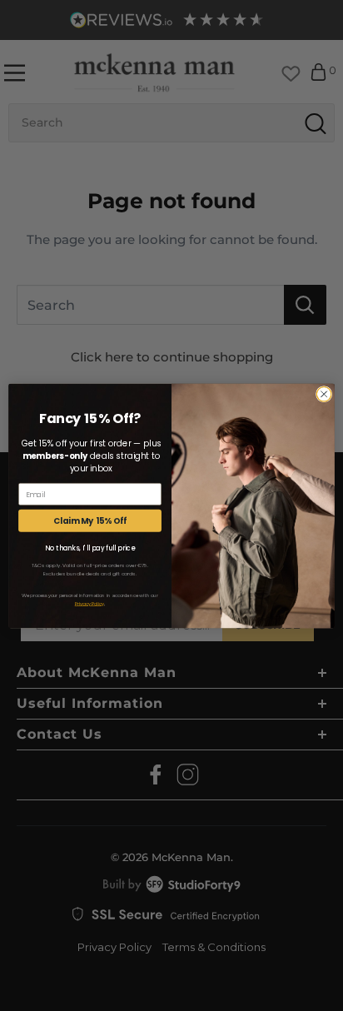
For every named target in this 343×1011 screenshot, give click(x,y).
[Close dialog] (323, 393)
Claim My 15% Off (90, 520)
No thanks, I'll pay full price (90, 548)
